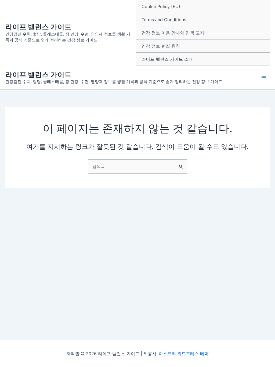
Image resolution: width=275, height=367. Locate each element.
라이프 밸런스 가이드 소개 (167, 59)
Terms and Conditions (164, 19)
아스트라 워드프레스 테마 (184, 353)
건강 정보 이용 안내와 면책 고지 (173, 32)
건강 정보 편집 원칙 (161, 46)
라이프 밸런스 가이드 (38, 27)
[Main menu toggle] (264, 78)
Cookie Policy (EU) (161, 6)
